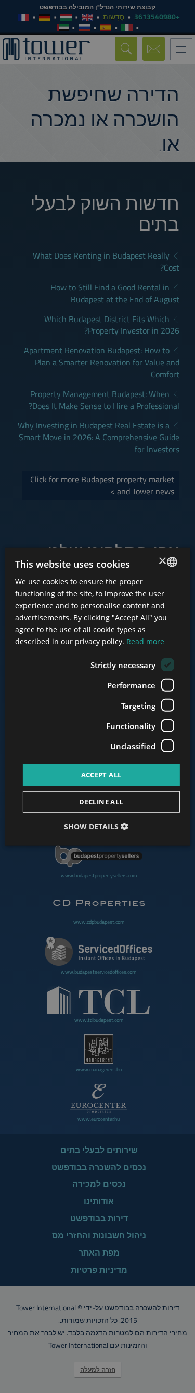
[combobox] (172, 561)
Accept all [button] (101, 774)
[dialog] (97, 696)
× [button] (163, 561)
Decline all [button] (101, 802)
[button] (97, 827)
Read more (145, 641)
